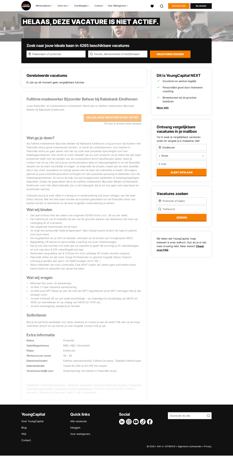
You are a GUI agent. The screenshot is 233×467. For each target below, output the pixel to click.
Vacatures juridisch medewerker (74, 388)
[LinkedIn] (122, 422)
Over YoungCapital (32, 421)
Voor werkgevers (80, 433)
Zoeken (181, 217)
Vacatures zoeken (170, 54)
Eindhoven (32, 385)
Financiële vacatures (53, 385)
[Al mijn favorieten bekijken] (152, 5)
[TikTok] (143, 422)
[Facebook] (150, 422)
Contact (98, 5)
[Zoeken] (162, 5)
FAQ (23, 433)
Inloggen (201, 6)
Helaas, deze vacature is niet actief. (112, 117)
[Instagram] (129, 422)
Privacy (208, 446)
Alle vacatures (78, 421)
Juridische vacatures (79, 385)
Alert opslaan (182, 172)
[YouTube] (136, 422)
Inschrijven (179, 6)
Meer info (163, 107)
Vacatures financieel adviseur (110, 385)
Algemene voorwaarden (190, 446)
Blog (24, 427)
